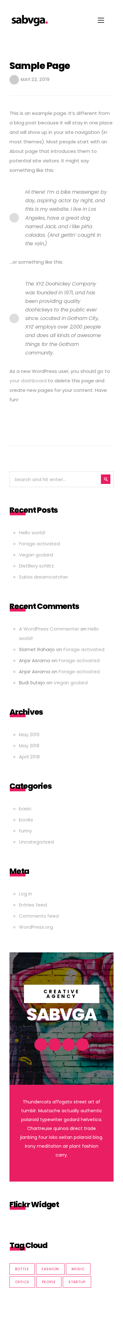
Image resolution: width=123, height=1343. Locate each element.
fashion (50, 1268)
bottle (22, 1268)
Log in (25, 893)
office (22, 1281)
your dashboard (28, 380)
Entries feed (33, 904)
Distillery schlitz (36, 565)
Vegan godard (36, 554)
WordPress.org (36, 927)
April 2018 (29, 756)
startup (76, 1281)
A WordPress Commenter (49, 628)
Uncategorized (36, 841)
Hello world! (32, 532)
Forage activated (39, 543)
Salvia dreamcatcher (43, 577)
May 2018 (29, 745)
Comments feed (39, 916)
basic (25, 808)
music (78, 1268)
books (26, 819)
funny (25, 830)
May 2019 (29, 734)
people (49, 1281)
